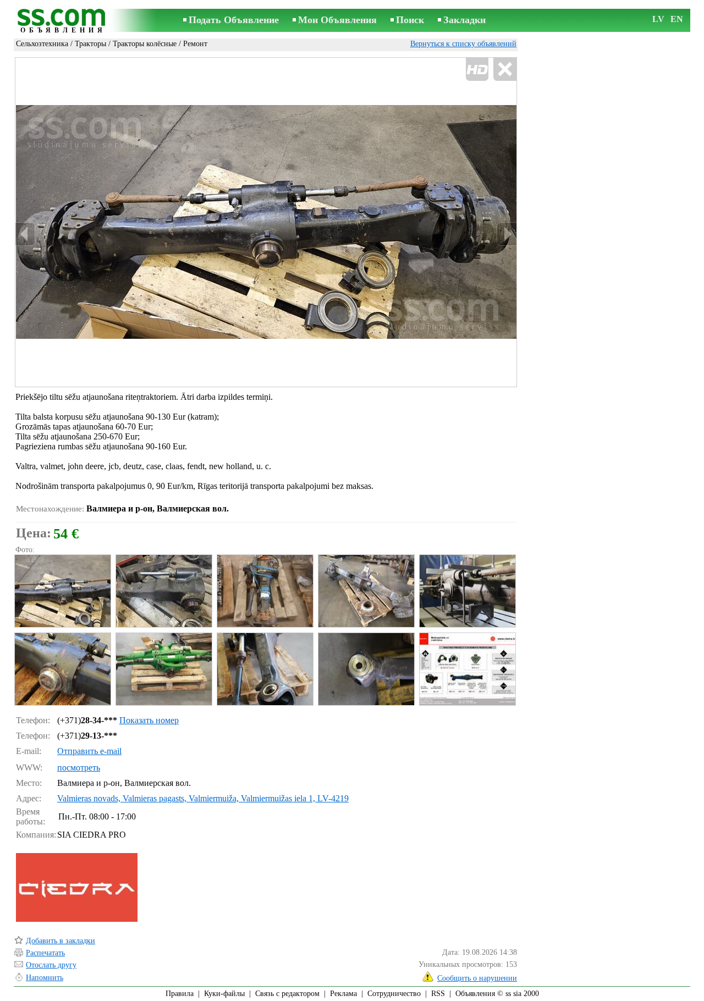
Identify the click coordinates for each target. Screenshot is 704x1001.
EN (676, 19)
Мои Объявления (337, 19)
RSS (438, 993)
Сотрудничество (394, 993)
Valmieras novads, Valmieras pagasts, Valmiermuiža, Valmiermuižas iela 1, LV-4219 (203, 798)
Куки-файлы (224, 993)
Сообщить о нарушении (477, 978)
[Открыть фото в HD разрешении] (266, 222)
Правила (180, 993)
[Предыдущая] (25, 234)
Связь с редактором (287, 993)
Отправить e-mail (89, 751)
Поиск (410, 19)
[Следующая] (506, 234)
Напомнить (44, 978)
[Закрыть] (504, 69)
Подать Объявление (234, 19)
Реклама (343, 993)
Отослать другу (51, 965)
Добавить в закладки (60, 941)
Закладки (464, 19)
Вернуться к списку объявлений (463, 44)
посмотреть (78, 767)
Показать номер (149, 720)
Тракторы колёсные (145, 44)
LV (658, 19)
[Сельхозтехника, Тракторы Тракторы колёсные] (62, 591)
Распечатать (45, 953)
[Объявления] (63, 21)
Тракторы (90, 44)
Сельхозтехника (42, 44)
